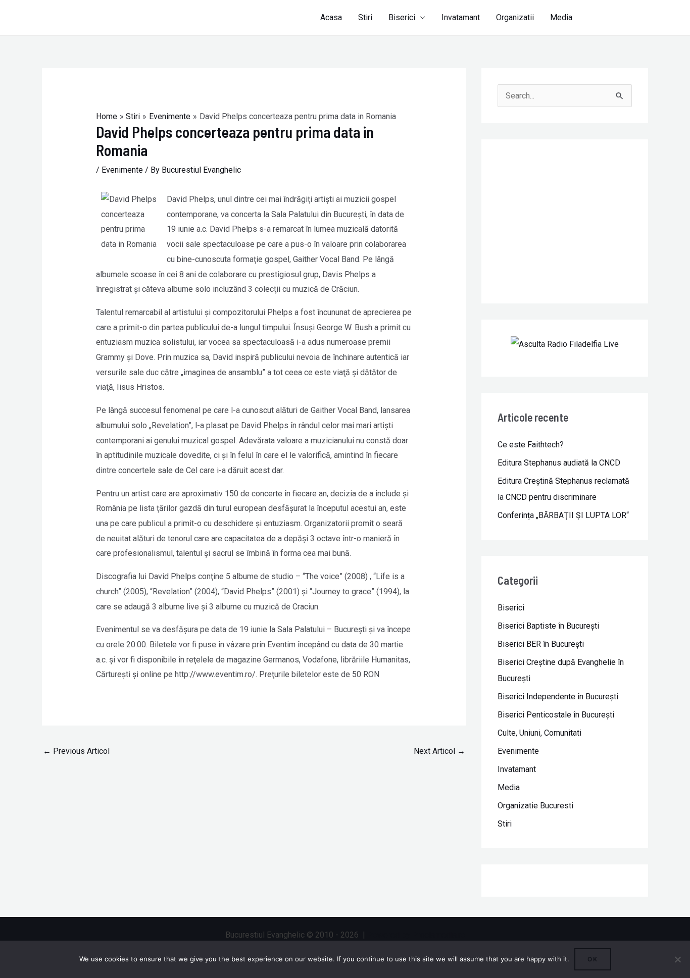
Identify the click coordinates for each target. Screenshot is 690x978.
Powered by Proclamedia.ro (416, 935)
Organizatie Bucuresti (535, 805)
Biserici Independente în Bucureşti (558, 696)
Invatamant (460, 17)
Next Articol (439, 751)
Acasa (331, 17)
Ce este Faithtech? (531, 444)
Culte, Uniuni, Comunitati (539, 733)
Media (561, 17)
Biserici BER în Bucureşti (541, 644)
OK (592, 959)
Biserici (401, 17)
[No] (677, 959)
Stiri (365, 17)
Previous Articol (76, 751)
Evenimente (122, 170)
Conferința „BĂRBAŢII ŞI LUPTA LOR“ (563, 515)
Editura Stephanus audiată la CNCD (559, 463)
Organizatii (515, 17)
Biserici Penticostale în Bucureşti (556, 714)
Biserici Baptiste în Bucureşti (548, 626)
